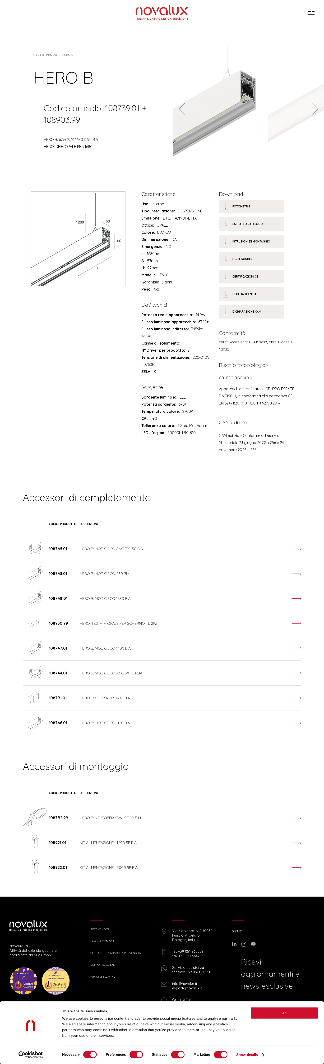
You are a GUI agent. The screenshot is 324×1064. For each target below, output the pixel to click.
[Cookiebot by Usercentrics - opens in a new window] (30, 1054)
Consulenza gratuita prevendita (115, 953)
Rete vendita (100, 929)
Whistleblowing (103, 976)
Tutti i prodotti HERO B (54, 55)
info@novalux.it (184, 983)
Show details (247, 1055)
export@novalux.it (187, 988)
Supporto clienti (103, 964)
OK (284, 1013)
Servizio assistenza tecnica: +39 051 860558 (191, 969)
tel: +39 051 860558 (188, 951)
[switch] (136, 1054)
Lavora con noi (102, 941)
